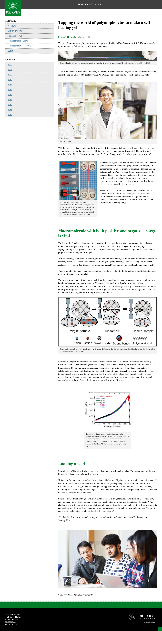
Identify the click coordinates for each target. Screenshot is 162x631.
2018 (10, 85)
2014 (10, 105)
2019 (10, 80)
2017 (10, 90)
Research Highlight (18, 41)
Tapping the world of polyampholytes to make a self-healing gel (104, 24)
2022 (10, 65)
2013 (10, 110)
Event (10, 51)
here (80, 46)
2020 (10, 75)
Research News (15, 36)
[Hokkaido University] (13, 16)
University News (15, 31)
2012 (10, 115)
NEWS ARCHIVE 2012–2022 (90, 4)
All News (12, 26)
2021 (10, 70)
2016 (10, 95)
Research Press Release (21, 46)
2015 (10, 100)
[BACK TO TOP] (160, 629)
